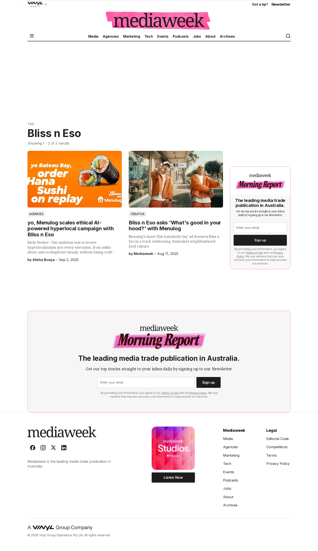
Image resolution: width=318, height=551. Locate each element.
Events (163, 36)
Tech (149, 36)
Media (93, 36)
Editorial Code (277, 439)
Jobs (197, 36)
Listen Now (173, 477)
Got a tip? (260, 4)
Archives (227, 36)
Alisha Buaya (43, 260)
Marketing (131, 36)
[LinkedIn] (63, 448)
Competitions (276, 447)
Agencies (111, 36)
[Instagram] (43, 448)
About (210, 36)
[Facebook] (32, 448)
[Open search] (288, 36)
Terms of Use (254, 252)
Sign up (260, 240)
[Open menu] (31, 36)
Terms (271, 455)
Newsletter (281, 4)
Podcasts (181, 36)
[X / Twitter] (53, 448)
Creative (137, 214)
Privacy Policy (198, 393)
